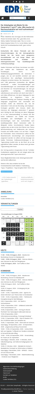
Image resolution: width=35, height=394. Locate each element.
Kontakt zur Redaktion (10, 375)
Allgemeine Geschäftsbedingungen (13, 366)
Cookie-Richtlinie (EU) (7, 198)
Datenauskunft (7, 371)
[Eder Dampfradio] (2, 18)
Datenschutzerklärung (10, 368)
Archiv (5, 377)
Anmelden (4, 196)
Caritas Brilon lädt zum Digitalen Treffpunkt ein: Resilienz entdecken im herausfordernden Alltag (17, 331)
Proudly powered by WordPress (11, 389)
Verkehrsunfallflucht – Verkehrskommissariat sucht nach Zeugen (27, 179)
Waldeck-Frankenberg (6, 171)
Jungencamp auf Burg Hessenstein (16, 327)
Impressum (6, 373)
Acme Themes (18, 391)
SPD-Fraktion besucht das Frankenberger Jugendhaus (8, 179)
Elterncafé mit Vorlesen (27, 322)
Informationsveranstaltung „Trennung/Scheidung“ (16, 316)
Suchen (20, 209)
